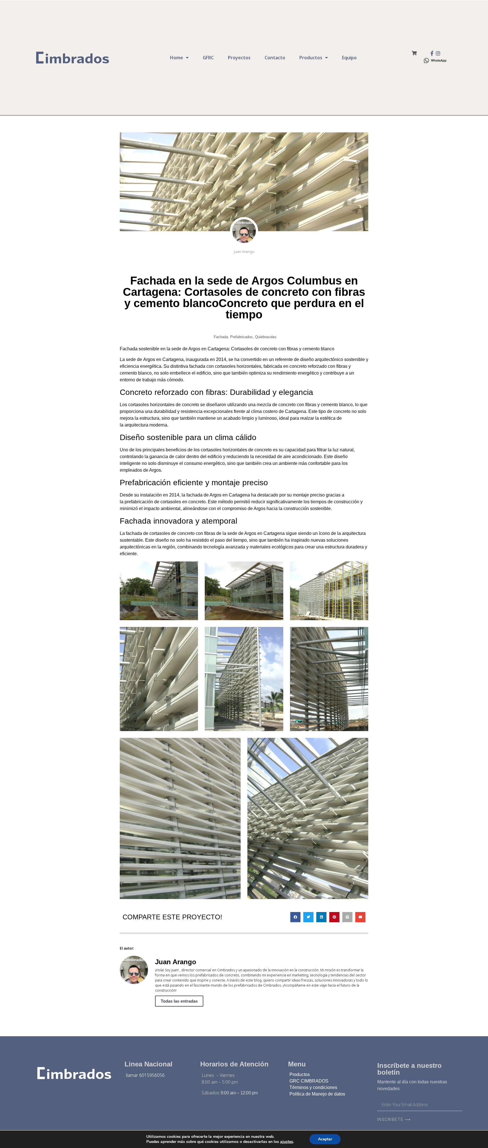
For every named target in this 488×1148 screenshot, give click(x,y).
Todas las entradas (179, 1001)
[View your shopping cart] (414, 53)
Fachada (221, 337)
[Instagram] (438, 53)
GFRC (208, 57)
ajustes (286, 1141)
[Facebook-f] (431, 53)
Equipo (349, 57)
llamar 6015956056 (145, 1075)
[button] (295, 917)
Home (176, 57)
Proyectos (239, 57)
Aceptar (325, 1139)
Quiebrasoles (265, 337)
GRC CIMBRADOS (308, 1081)
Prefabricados (241, 337)
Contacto (275, 57)
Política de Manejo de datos (317, 1094)
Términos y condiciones (313, 1087)
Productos (310, 57)
